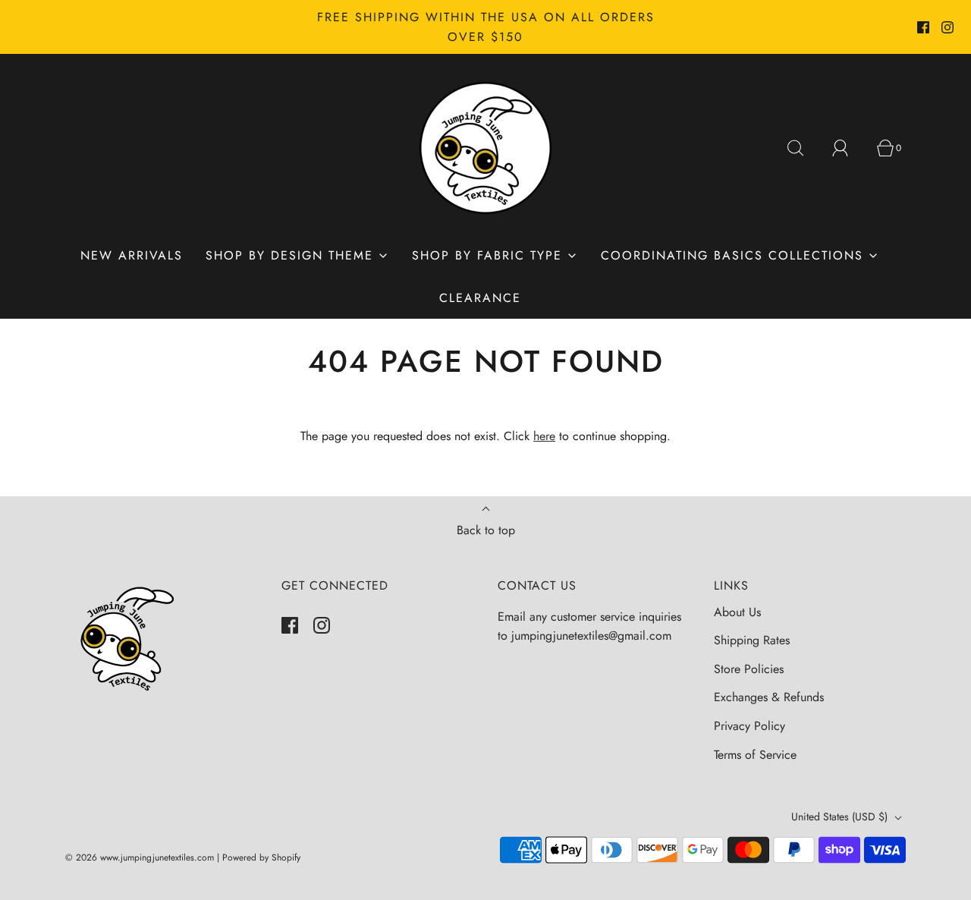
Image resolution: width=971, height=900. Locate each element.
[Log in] (849, 148)
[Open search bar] (804, 148)
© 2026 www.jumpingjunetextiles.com (139, 857)
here (544, 436)
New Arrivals (131, 255)
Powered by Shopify (261, 857)
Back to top (486, 530)
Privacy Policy (749, 726)
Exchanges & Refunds (769, 697)
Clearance (480, 298)
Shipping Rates (752, 640)
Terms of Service (755, 754)
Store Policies (749, 669)
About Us (737, 612)
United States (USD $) (841, 816)
